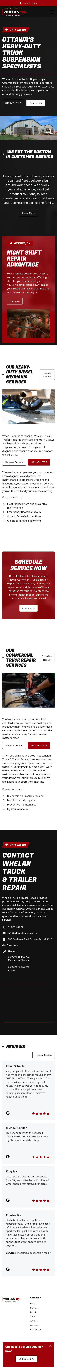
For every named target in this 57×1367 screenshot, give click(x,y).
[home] (14, 12)
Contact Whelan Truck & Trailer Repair (19, 871)
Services (34, 1308)
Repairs (34, 1312)
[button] (52, 12)
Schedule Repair (47, 658)
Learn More (28, 213)
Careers (34, 1325)
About (33, 1316)
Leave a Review (43, 1055)
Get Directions (10, 945)
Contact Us (35, 102)
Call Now (15, 301)
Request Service (47, 374)
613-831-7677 (13, 102)
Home (33, 1303)
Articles (34, 1321)
